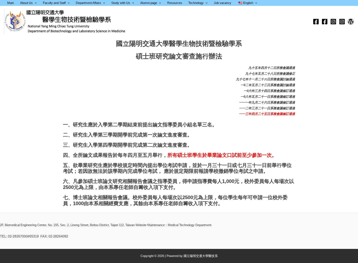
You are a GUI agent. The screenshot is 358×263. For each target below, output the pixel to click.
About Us (26, 3)
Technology (196, 3)
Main (10, 3)
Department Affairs (88, 3)
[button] (35, 3)
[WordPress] (351, 21)
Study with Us (120, 3)
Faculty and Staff (54, 3)
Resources (174, 3)
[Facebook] (316, 21)
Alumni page (148, 3)
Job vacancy (222, 3)
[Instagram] (333, 21)
